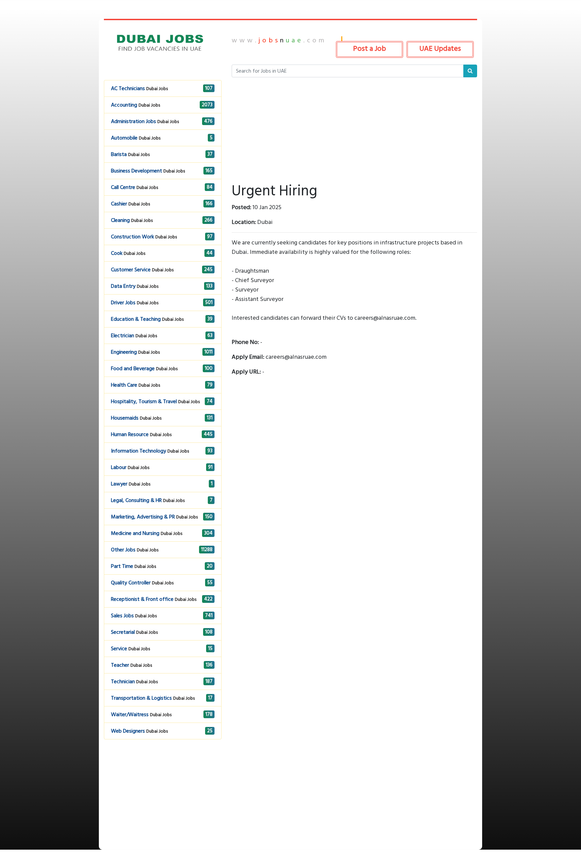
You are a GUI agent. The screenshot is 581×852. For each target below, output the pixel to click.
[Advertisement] (163, 803)
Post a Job (369, 48)
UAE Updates (440, 48)
